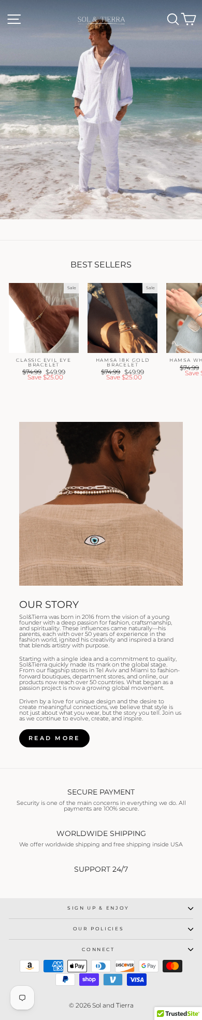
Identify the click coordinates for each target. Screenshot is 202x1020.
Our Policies (98, 928)
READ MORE (54, 738)
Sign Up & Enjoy (98, 908)
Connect (98, 949)
